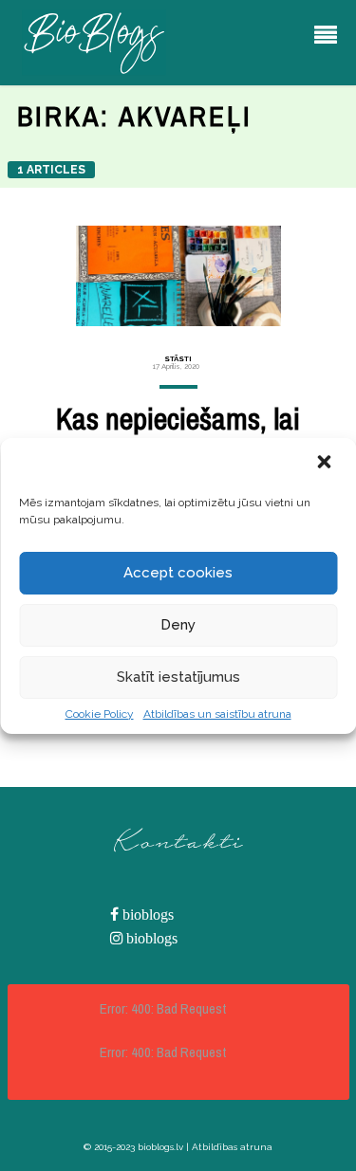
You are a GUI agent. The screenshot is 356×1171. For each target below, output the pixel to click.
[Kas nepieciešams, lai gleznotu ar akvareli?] (178, 276)
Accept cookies (178, 572)
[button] (325, 463)
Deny (178, 624)
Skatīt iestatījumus (178, 677)
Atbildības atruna (232, 1147)
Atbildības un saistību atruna (217, 714)
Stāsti (178, 358)
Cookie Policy (100, 714)
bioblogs (146, 914)
